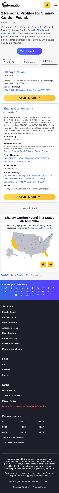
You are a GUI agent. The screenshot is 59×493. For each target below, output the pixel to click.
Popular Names (11, 416)
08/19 (4, 427)
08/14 (41, 432)
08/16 (4, 432)
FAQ (4, 364)
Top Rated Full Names (13, 437)
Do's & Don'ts (8, 390)
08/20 (41, 422)
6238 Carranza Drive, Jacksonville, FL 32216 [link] (23, 179)
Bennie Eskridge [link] (42, 151)
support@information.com (37, 475)
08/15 (23, 432)
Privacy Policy (9, 401)
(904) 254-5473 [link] (10, 161)
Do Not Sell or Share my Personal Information (24, 406)
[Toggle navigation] (55, 5)
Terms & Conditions (12, 396)
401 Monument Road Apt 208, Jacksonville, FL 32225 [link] (27, 175)
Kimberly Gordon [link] (11, 151)
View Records (27, 51)
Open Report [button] (27, 98)
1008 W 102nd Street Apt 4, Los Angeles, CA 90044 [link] (26, 90)
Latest (5, 375)
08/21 (23, 422)
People (20, 275)
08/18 (23, 427)
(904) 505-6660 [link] (42, 158)
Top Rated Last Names (13, 443)
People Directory (7, 275)
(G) (26, 275)
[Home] (13, 5)
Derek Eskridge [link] (27, 151)
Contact (6, 369)
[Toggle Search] (47, 5)
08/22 (4, 422)
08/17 (41, 427)
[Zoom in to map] (43, 264)
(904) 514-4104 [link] (26, 158)
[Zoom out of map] (50, 264)
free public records (43, 228)
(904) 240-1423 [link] (26, 161)
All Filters (48, 61)
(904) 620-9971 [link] (10, 158)
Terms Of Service (21, 487)
